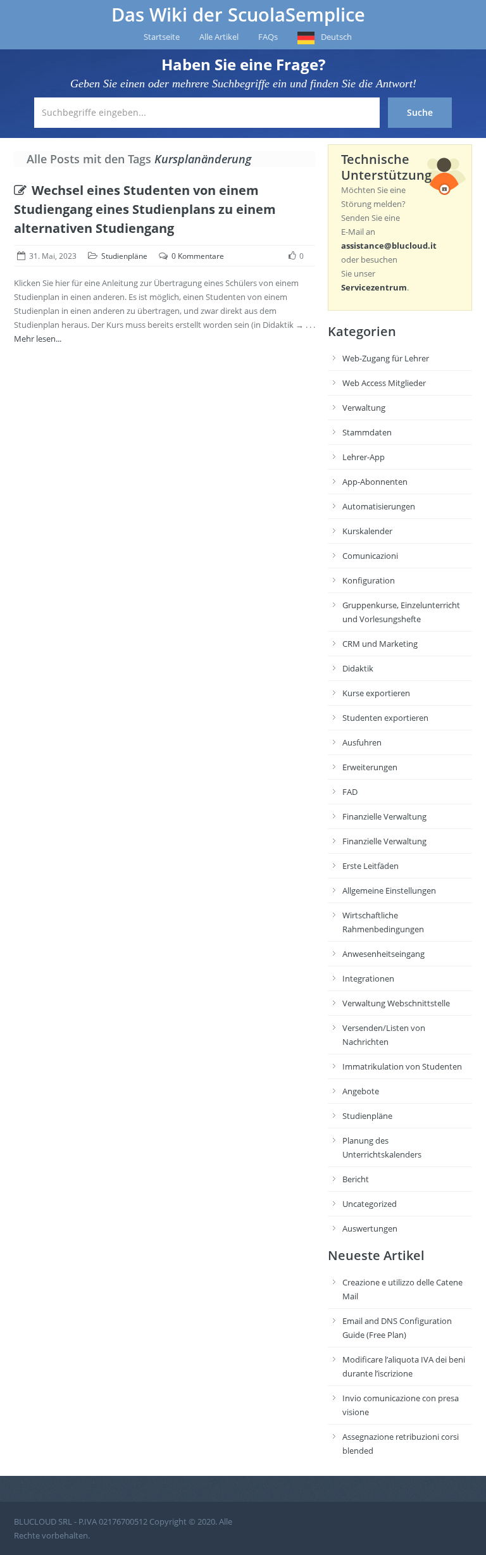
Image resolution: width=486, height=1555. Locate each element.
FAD (350, 791)
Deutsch (336, 36)
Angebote (360, 1091)
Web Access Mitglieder (384, 383)
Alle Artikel (219, 36)
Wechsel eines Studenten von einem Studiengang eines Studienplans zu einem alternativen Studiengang (145, 209)
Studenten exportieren (385, 717)
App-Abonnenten (375, 481)
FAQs (268, 36)
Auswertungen (369, 1228)
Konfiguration (368, 580)
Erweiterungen (369, 767)
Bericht (355, 1179)
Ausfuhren (362, 742)
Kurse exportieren (376, 693)
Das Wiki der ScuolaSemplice (238, 14)
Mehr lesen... (37, 338)
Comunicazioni (370, 555)
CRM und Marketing (380, 643)
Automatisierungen (378, 506)
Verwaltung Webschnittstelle (396, 1003)
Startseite (162, 36)
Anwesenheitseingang (383, 953)
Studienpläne (124, 256)
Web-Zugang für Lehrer (385, 358)
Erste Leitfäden (370, 865)
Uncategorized (369, 1203)
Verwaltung (363, 407)
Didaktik (357, 668)
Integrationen (368, 978)
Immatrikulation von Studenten (402, 1066)
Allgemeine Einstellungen (389, 890)
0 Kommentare (197, 256)
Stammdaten (367, 432)
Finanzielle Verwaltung (384, 816)
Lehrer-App (363, 457)
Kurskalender (367, 531)
